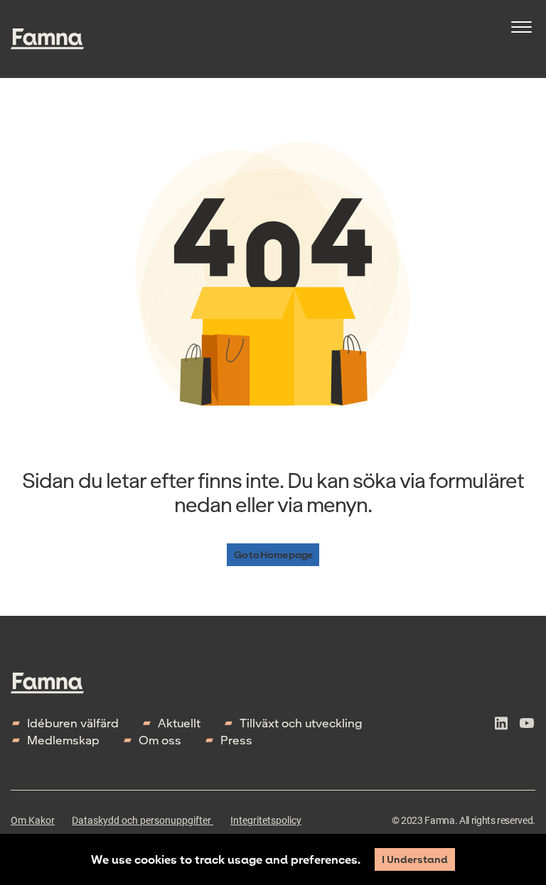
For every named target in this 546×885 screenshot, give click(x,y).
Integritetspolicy (265, 820)
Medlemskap (63, 739)
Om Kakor (33, 820)
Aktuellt (179, 722)
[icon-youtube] (526, 732)
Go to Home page (273, 554)
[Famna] (47, 39)
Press (236, 739)
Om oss (160, 739)
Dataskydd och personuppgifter (142, 820)
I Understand (415, 859)
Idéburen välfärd (73, 722)
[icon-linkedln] (501, 732)
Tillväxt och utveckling (301, 722)
